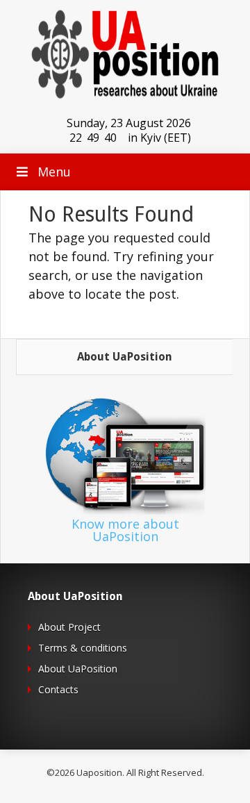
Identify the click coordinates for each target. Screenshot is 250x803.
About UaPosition (77, 668)
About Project (69, 627)
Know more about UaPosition (125, 530)
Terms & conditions (82, 647)
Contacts (58, 689)
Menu (54, 171)
